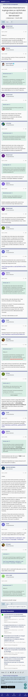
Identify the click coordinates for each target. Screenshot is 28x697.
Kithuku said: (6, 282)
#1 (25, 31)
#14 (25, 379)
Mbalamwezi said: (7, 73)
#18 (25, 529)
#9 (25, 232)
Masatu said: (6, 104)
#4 (25, 100)
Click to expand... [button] (14, 395)
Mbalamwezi (10, 18)
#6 (25, 160)
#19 (25, 549)
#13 (25, 344)
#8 (25, 214)
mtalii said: (5, 554)
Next (7, 22)
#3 (25, 69)
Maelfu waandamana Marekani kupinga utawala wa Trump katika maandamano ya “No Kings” (15, 649)
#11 (25, 278)
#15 (25, 418)
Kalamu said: (6, 383)
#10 (25, 256)
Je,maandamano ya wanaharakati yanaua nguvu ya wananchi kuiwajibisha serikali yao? (15, 616)
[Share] (24, 32)
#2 (25, 53)
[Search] (26, 1)
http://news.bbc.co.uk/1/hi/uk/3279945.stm (13, 334)
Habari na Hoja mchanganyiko (11, 622)
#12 (25, 326)
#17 (25, 473)
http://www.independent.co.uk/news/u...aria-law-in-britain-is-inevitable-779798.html (13, 562)
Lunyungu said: (6, 164)
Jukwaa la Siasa (7, 632)
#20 (25, 581)
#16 (25, 437)
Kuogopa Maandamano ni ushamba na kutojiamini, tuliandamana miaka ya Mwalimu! (14, 626)
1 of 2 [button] (3, 22)
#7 (25, 188)
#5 (25, 129)
